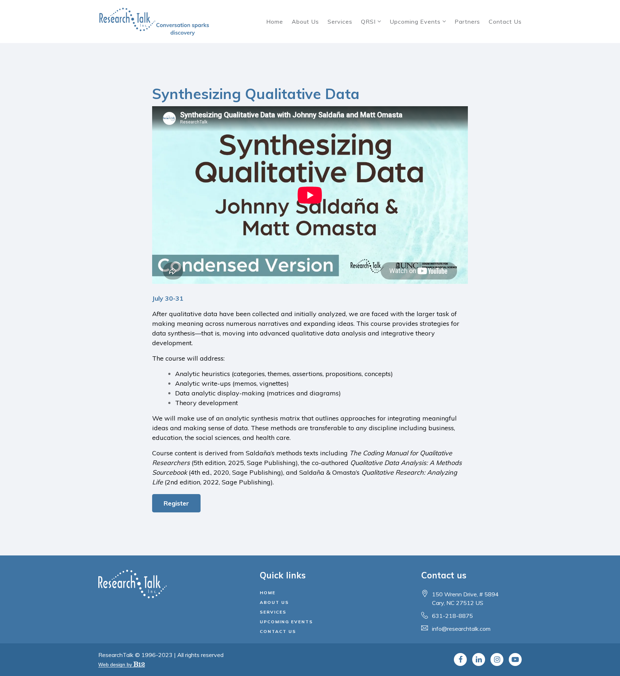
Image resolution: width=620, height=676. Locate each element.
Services (340, 21)
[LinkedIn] (478, 659)
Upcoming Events (415, 21)
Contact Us (505, 21)
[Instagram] (496, 659)
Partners (467, 21)
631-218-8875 (452, 615)
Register (176, 503)
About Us (305, 21)
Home (274, 21)
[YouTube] (515, 659)
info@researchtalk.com (461, 628)
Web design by (115, 664)
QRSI (368, 21)
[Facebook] (460, 659)
